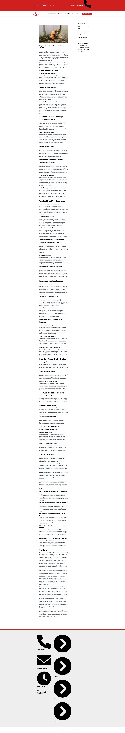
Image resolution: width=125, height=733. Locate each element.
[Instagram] (34, 5)
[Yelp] (37, 5)
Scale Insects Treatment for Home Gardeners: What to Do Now (84, 39)
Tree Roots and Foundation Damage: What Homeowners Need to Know (83, 49)
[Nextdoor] (39, 5)
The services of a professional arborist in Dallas (49, 610)
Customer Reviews (47, 5)
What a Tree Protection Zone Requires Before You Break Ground (83, 33)
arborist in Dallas (51, 62)
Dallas (45, 245)
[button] (56, 13)
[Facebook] (36, 5)
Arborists (49, 375)
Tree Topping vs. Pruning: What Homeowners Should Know (83, 26)
